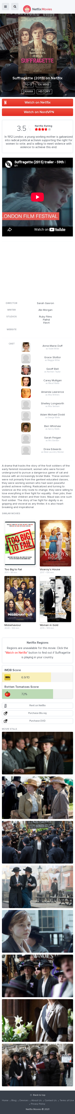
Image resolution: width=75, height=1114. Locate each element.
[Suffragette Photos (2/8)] (37, 797)
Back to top (39, 1095)
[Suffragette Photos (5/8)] (37, 931)
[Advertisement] (37, 271)
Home (5, 1100)
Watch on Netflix (38, 102)
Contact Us (51, 1100)
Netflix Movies (33, 1109)
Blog (14, 1100)
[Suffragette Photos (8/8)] (37, 1065)
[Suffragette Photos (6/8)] (37, 976)
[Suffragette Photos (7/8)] (37, 1020)
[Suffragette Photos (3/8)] (37, 842)
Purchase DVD (37, 721)
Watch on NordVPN (39, 112)
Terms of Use (67, 1100)
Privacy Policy (38, 1104)
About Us (36, 1100)
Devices (23, 1100)
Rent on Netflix (37, 705)
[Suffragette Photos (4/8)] (37, 886)
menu (5, 6)
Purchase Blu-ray (37, 713)
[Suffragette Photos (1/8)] (37, 753)
